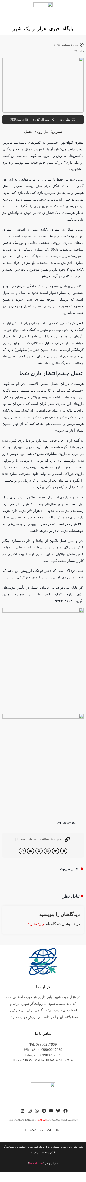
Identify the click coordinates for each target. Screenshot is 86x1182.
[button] (63, 851)
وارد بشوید (36, 924)
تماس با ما (43, 1033)
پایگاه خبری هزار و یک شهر (43, 28)
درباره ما (43, 987)
